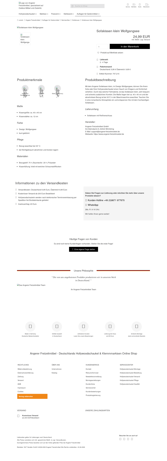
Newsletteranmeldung (93, 376)
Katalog (54, 373)
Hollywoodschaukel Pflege (129, 380)
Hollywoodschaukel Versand (130, 376)
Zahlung (21, 376)
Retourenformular (92, 373)
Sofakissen (76, 20)
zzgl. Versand (145, 39)
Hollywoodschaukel (27, 13)
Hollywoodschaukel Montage (130, 369)
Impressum (22, 388)
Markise (43, 13)
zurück (21, 20)
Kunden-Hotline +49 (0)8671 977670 (106, 200)
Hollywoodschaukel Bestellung (131, 373)
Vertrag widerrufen (26, 396)
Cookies (20, 391)
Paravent (55, 13)
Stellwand (68, 13)
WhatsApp (93, 204)
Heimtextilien (65, 20)
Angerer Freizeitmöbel (33, 20)
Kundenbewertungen (93, 391)
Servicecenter (91, 388)
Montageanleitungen (93, 380)
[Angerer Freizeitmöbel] (32, 6)
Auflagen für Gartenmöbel (87, 13)
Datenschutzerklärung (25, 373)
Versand (21, 380)
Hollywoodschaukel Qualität (130, 384)
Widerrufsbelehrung (25, 369)
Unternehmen (57, 369)
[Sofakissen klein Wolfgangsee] (49, 27)
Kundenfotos (90, 384)
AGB (19, 384)
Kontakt (88, 369)
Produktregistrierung (93, 395)
